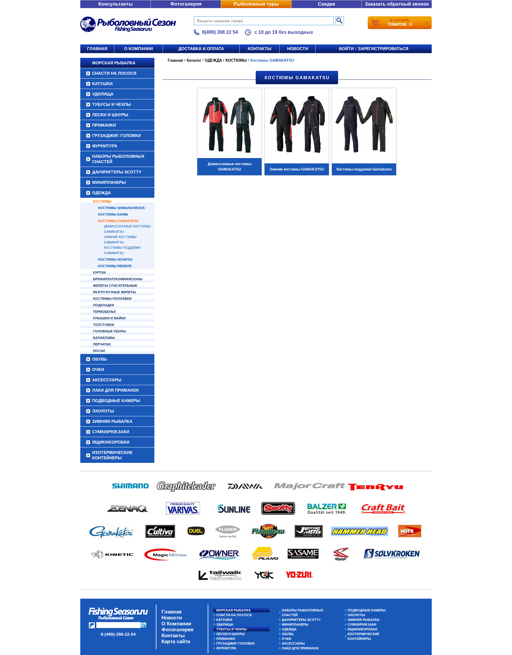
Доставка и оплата (201, 48)
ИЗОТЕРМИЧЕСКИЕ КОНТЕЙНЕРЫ (112, 455)
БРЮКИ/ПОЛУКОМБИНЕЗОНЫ (118, 279)
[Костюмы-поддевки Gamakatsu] (364, 125)
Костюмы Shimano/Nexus (121, 208)
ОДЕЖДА (101, 192)
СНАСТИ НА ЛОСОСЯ (114, 73)
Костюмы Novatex (115, 259)
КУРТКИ (99, 272)
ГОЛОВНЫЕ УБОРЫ (109, 331)
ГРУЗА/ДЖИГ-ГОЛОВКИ (116, 135)
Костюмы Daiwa (113, 214)
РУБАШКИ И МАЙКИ (109, 318)
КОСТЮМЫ (102, 201)
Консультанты (115, 4)
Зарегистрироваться (383, 48)
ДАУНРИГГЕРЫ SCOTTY (116, 172)
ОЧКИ (98, 369)
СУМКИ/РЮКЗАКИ (110, 431)
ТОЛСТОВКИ (103, 324)
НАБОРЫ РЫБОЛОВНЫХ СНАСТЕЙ (118, 159)
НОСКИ (99, 351)
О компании (138, 48)
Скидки (326, 4)
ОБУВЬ (99, 359)
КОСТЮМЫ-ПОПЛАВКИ (112, 298)
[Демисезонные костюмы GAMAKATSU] (229, 125)
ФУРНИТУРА (104, 146)
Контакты (259, 48)
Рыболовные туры (256, 4)
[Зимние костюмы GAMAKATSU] (297, 125)
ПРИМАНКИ (104, 125)
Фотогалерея (185, 4)
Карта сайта (175, 641)
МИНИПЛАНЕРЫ (109, 182)
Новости (297, 48)
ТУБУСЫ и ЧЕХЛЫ (111, 104)
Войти (346, 48)
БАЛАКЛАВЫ (104, 338)
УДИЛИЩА (102, 94)
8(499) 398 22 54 (220, 32)
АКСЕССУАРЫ (106, 379)
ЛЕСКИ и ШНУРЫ (110, 114)
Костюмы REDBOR (115, 266)
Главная (97, 48)
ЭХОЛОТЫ (103, 411)
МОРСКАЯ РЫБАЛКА (113, 62)
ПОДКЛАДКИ (103, 305)
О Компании (176, 624)
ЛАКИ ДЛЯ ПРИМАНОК (115, 390)
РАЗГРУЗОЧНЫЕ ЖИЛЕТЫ (114, 292)
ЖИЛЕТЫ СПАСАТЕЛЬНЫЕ (115, 285)
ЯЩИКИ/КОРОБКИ (110, 442)
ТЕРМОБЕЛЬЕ (104, 311)
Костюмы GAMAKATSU (118, 221)
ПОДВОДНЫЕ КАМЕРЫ (116, 400)
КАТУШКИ (102, 83)
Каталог (194, 60)
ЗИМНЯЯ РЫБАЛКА (112, 421)
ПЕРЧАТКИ (102, 344)
